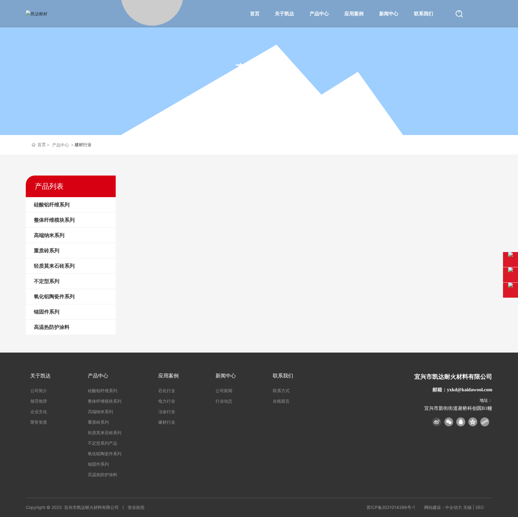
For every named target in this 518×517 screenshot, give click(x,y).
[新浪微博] (436, 421)
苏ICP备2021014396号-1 (391, 507)
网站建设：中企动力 (443, 507)
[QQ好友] (460, 421)
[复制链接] (484, 421)
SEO (479, 507)
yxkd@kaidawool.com (469, 389)
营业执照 (136, 507)
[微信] (448, 421)
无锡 (467, 507)
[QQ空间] (472, 421)
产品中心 (60, 144)
